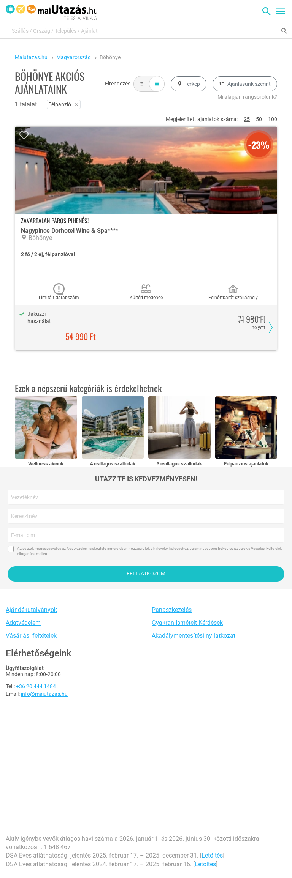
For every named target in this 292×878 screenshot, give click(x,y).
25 (247, 119)
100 (272, 119)
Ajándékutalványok (31, 609)
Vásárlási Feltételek (266, 548)
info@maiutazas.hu (44, 694)
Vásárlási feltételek (31, 635)
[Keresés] (284, 30)
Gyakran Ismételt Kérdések (187, 622)
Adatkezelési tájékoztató (86, 548)
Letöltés (212, 855)
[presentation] (268, 426)
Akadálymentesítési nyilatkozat (193, 635)
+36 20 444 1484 (36, 686)
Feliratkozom (146, 574)
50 (259, 119)
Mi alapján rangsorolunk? (247, 97)
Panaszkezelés (172, 609)
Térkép (192, 84)
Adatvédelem (23, 622)
